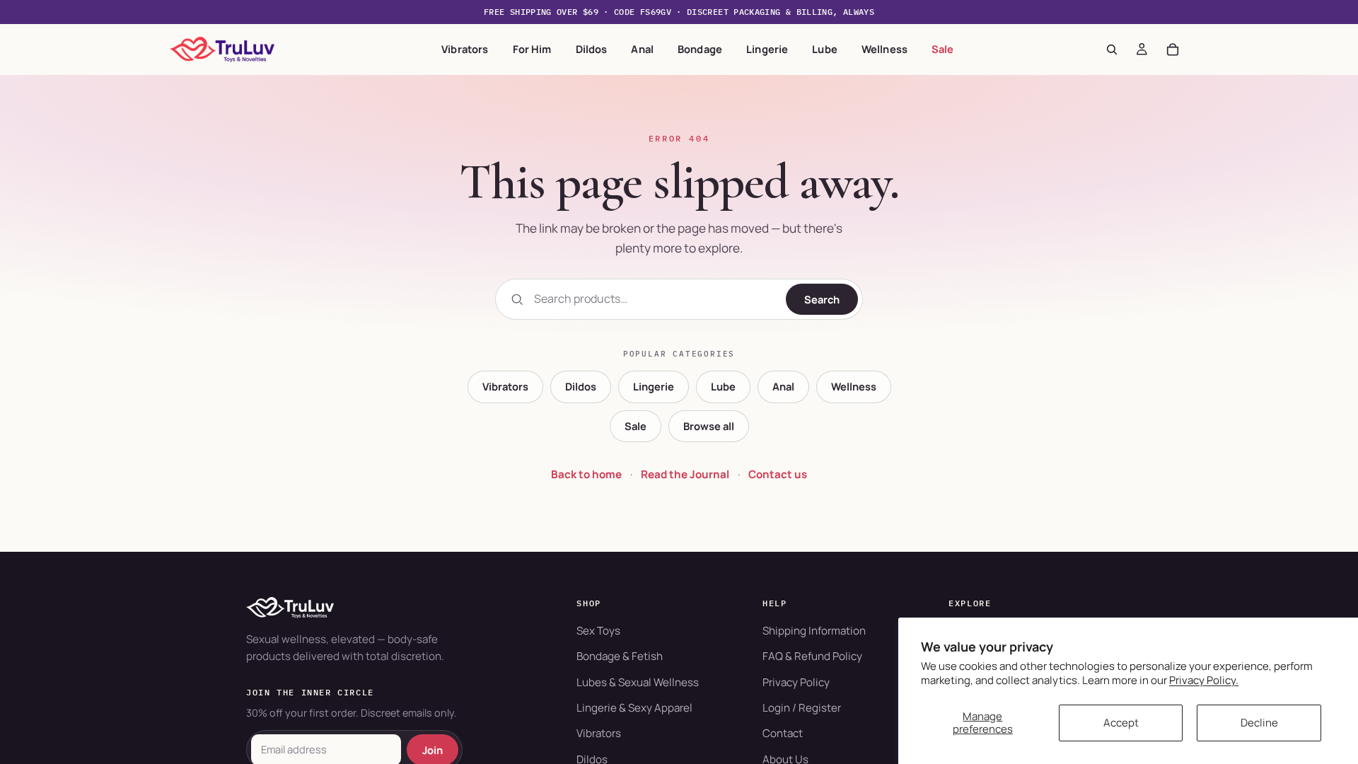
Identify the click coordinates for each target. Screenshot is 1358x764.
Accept (1121, 722)
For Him (532, 49)
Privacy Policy (796, 682)
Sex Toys (598, 630)
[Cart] (1172, 49)
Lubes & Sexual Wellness (637, 682)
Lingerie (767, 49)
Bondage (700, 49)
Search (822, 299)
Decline (1259, 722)
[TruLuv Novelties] (390, 607)
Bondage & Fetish (619, 656)
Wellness (884, 49)
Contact (782, 733)
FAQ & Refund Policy (812, 656)
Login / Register (801, 707)
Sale (943, 49)
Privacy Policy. (1203, 680)
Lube (824, 49)
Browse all (708, 426)
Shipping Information (814, 630)
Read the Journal (685, 474)
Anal (642, 49)
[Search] (1111, 49)
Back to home (586, 474)
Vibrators (464, 49)
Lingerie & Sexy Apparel (634, 707)
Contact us (777, 474)
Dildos (592, 49)
